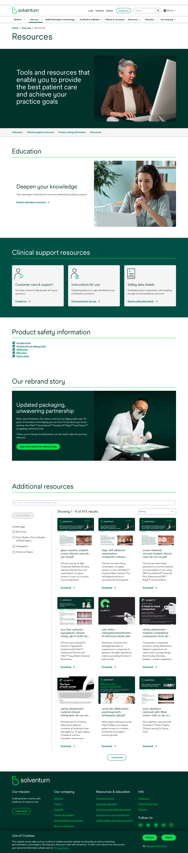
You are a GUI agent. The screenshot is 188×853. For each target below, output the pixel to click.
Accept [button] (149, 837)
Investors (100, 10)
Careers (109, 10)
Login (90, 10)
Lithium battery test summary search (114, 820)
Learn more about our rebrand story (38, 446)
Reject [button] (169, 837)
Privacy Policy (62, 848)
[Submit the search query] (14, 502)
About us (58, 798)
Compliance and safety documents (113, 809)
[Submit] (158, 10)
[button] (154, 846)
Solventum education (106, 804)
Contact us (143, 798)
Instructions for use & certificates (112, 815)
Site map (142, 809)
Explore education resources (31, 202)
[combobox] (147, 10)
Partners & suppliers (64, 815)
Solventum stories (105, 798)
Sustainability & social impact (68, 820)
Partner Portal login (148, 804)
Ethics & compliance (64, 826)
